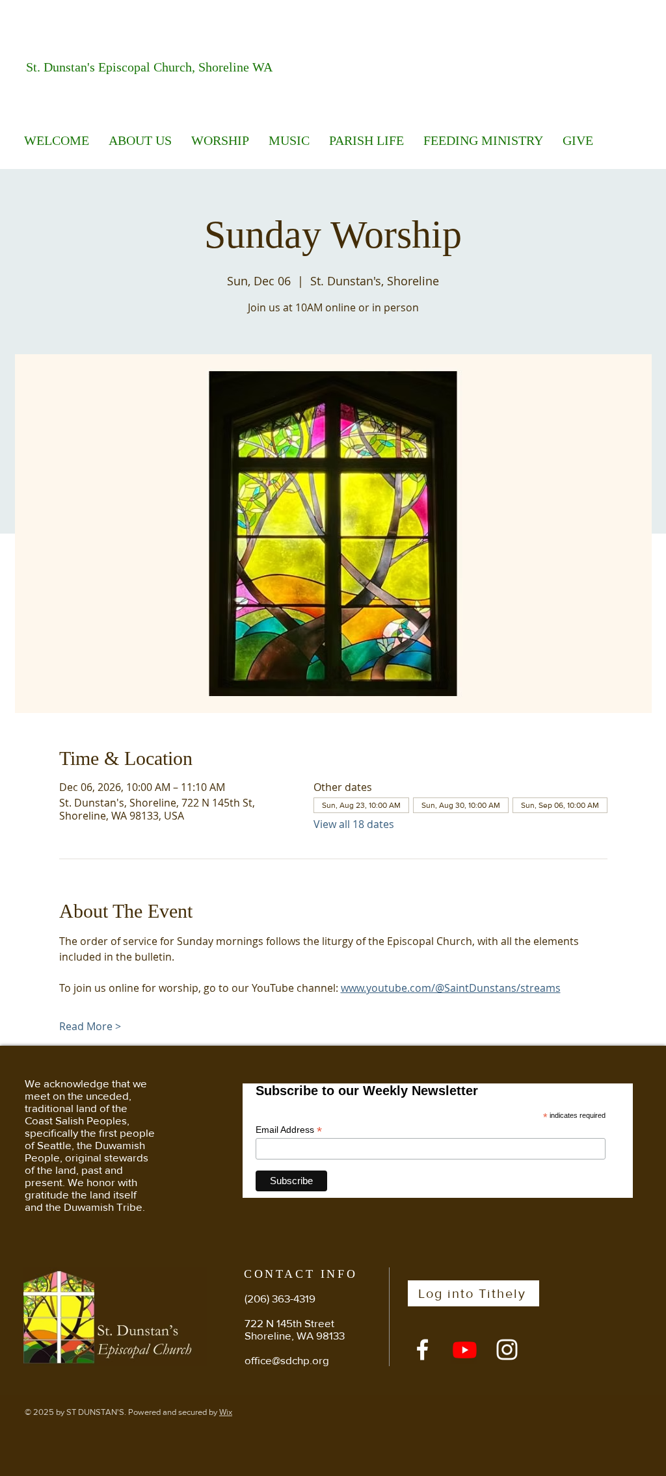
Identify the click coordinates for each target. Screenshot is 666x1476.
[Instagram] (507, 1350)
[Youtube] (465, 1350)
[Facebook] (422, 1350)
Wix (225, 1412)
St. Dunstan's (62, 67)
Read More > (90, 1026)
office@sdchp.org (287, 1360)
